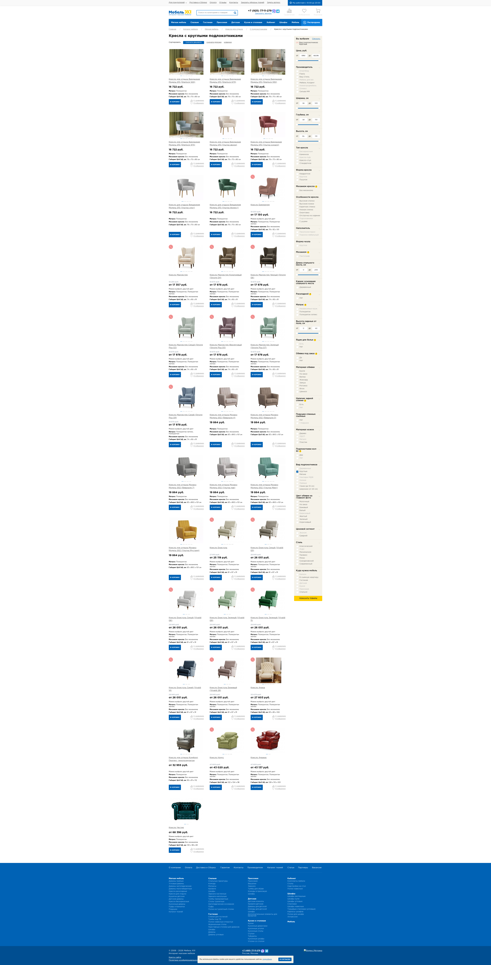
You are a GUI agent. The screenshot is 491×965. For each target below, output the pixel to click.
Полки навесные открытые (220, 922)
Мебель (295, 22)
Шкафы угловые (294, 901)
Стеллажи (292, 904)
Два (301, 455)
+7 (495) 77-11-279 (251, 950)
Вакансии (316, 867)
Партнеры (303, 867)
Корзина (318, 15)
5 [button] (273, 201)
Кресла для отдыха (234, 29)
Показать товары (308, 598)
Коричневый (305, 522)
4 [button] (190, 201)
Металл (302, 439)
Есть (301, 344)
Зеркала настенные (217, 894)
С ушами (303, 221)
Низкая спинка (306, 210)
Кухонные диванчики (257, 926)
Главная (172, 29)
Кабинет (271, 22)
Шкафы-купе (293, 899)
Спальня (195, 22)
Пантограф (304, 256)
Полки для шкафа (295, 914)
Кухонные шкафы (256, 939)
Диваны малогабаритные (180, 889)
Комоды (212, 883)
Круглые (303, 471)
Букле (302, 371)
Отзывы (222, 2)
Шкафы (283, 22)
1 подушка (304, 423)
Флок (301, 388)
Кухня (302, 586)
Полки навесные (295, 889)
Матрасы (212, 886)
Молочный (304, 501)
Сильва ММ (304, 91)
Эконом (302, 533)
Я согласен (285, 959)
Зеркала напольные (217, 896)
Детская (235, 22)
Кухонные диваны (177, 904)
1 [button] (182, 201)
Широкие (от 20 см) (308, 489)
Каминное (304, 154)
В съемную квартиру (308, 577)
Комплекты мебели (296, 881)
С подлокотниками (258, 29)
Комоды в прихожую (257, 891)
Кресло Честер (176, 827)
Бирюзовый (304, 513)
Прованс (303, 555)
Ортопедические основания (221, 904)
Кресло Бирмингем (260, 205)
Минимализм (305, 552)
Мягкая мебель (178, 22)
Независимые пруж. (308, 309)
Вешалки (252, 883)
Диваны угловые (216, 934)
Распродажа (313, 22)
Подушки (173, 909)
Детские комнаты (256, 901)
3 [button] (188, 201)
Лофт (301, 549)
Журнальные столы (217, 924)
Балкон (302, 574)
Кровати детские (255, 904)
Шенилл (303, 391)
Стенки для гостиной (217, 917)
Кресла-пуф (305, 157)
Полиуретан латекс (308, 314)
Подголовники (306, 218)
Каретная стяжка (307, 207)
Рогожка (303, 386)
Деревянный (305, 287)
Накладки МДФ (306, 477)
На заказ (303, 374)
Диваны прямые (176, 881)
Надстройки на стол (296, 886)
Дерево (302, 433)
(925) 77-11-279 (260, 11)
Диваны (211, 932)
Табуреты (252, 936)
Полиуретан (305, 311)
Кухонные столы (255, 931)
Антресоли (292, 917)
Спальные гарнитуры (218, 881)
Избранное (304, 15)
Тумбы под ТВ (214, 919)
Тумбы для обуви (256, 889)
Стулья (251, 933)
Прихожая (222, 22)
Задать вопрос (273, 2)
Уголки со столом (256, 941)
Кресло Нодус (217, 757)
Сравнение (289, 15)
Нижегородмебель (307, 85)
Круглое (303, 177)
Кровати (212, 889)
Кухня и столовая (253, 22)
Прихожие (253, 881)
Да (300, 357)
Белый (302, 510)
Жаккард (303, 380)
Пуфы (211, 906)
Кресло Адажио (259, 757)
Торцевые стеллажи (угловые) (301, 909)
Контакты (233, 2)
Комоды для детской (257, 909)
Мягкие (302, 474)
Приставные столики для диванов (223, 927)
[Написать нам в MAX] (274, 11)
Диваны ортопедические (180, 886)
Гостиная (207, 22)
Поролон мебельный (309, 235)
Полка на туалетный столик (221, 909)
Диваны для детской (257, 906)
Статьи (290, 867)
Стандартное (305, 163)
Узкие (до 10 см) (306, 486)
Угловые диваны (176, 883)
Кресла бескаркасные (179, 901)
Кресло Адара (258, 687)
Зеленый (303, 519)
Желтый (303, 516)
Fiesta (302, 74)
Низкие (302, 480)
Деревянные (305, 468)
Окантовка (304, 212)
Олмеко (303, 88)
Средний (303, 536)
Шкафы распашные (296, 896)
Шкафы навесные (295, 906)
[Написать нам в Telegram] (278, 11)
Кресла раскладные (178, 891)
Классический (306, 546)
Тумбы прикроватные (218, 899)
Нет (301, 298)
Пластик (303, 442)
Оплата (213, 2)
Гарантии (225, 867)
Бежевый (303, 507)
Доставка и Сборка (198, 2)
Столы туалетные (216, 901)
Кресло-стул (305, 160)
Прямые (303, 483)
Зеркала (251, 886)
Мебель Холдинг (307, 83)
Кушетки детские (177, 896)
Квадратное (304, 174)
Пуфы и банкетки (177, 906)
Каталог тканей (275, 867)
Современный (305, 564)
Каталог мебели (190, 29)
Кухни (251, 923)
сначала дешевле (194, 42)
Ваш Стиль (304, 77)
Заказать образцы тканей (252, 2)
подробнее (267, 959)
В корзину (175, 102)
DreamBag (304, 71)
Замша (302, 383)
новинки (228, 42)
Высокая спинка (306, 201)
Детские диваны (176, 899)
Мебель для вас (306, 80)
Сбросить (316, 39)
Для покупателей (177, 2)
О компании (175, 867)
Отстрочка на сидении (309, 215)
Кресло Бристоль (218, 548)
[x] (297, 42)
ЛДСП (302, 436)
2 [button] (185, 201)
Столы (290, 883)
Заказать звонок (263, 13)
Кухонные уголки (256, 928)
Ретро (302, 558)
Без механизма (306, 190)
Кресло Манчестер (178, 275)
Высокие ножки (306, 204)
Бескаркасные (306, 151)
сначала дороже (214, 42)
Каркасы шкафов (295, 911)
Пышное (303, 179)
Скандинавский (306, 561)
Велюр (302, 377)
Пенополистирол (307, 232)
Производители (255, 867)
